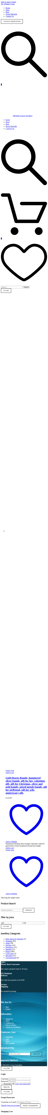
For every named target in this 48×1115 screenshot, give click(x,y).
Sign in (6, 1087)
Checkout (9, 1037)
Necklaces (9, 947)
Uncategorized (11, 958)
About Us (9, 1019)
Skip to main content (8, 2)
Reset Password (30, 1106)
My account (10, 1043)
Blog (7, 12)
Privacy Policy (11, 1025)
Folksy (8, 1009)
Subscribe (4, 1054)
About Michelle (11, 14)
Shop (7, 10)
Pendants (9, 941)
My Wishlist (5, 4)
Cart (7, 1039)
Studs (8, 943)
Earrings (9, 945)
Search (28, 910)
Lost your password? (23, 1084)
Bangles (9, 949)
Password (4, 1081)
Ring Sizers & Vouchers (14, 939)
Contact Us (10, 16)
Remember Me (9, 1084)
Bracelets (9, 956)
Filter (6, 926)
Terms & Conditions (13, 1027)
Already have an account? (10, 1105)
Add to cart (10, 773)
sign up (36, 1054)
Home (8, 8)
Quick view (10, 770)
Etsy (7, 1007)
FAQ (7, 1021)
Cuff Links (10, 954)
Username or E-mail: (8, 1102)
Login (12, 4)
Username (4, 1079)
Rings (8, 951)
